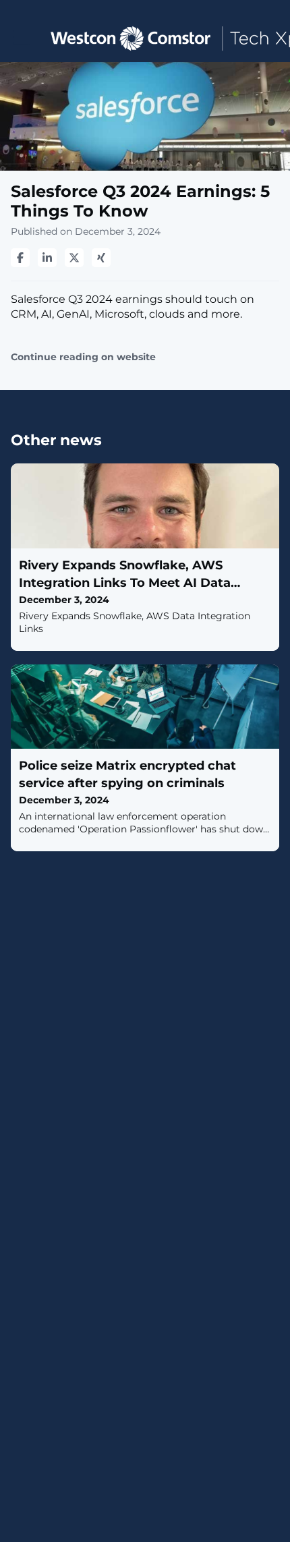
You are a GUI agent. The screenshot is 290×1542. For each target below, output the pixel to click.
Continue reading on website (83, 357)
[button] (21, 37)
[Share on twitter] (74, 257)
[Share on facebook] (20, 257)
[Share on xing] (101, 257)
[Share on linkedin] (47, 257)
